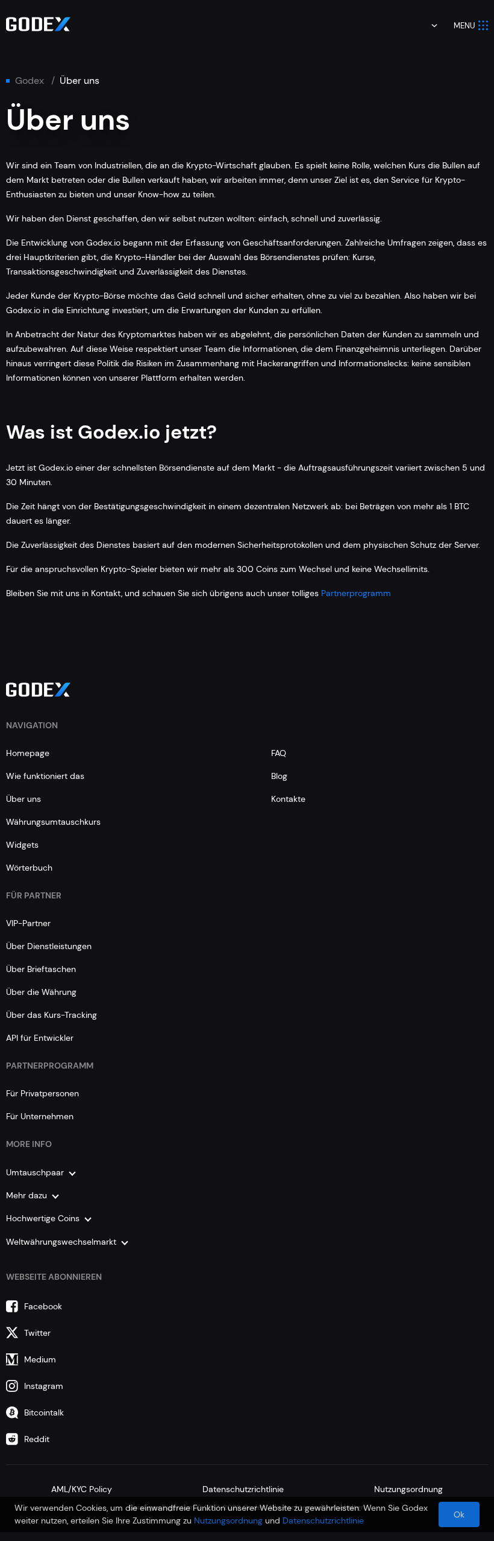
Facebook (43, 1306)
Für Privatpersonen (42, 1093)
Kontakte (288, 799)
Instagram (43, 1386)
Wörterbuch (29, 867)
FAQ (278, 753)
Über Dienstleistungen (49, 946)
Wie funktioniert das (45, 776)
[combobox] (426, 25)
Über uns (23, 799)
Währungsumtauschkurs (53, 822)
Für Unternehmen (39, 1116)
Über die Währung (41, 992)
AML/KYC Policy (81, 1489)
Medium (40, 1359)
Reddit (36, 1439)
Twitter (37, 1333)
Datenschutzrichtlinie (243, 1489)
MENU (464, 26)
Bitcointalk (44, 1412)
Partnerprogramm (356, 593)
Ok (459, 1514)
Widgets (22, 844)
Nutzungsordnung (408, 1489)
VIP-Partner (28, 923)
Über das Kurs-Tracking (51, 1015)
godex (29, 81)
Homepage (27, 753)
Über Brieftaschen (41, 969)
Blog (279, 776)
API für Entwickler (39, 1038)
